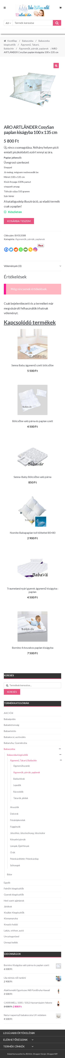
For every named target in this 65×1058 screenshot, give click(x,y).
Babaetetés (10, 731)
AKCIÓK (8, 713)
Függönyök (15, 827)
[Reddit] (16, 249)
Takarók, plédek (20, 798)
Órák (12, 852)
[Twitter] (11, 249)
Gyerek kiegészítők (14, 894)
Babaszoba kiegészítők (17, 755)
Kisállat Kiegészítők (14, 912)
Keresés (12, 691)
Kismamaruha (11, 918)
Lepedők (17, 785)
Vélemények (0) (13, 265)
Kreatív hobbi (11, 924)
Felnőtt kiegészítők (14, 888)
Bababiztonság (11, 724)
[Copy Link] (30, 249)
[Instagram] (35, 249)
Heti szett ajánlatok (14, 900)
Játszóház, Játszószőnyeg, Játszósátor (27, 833)
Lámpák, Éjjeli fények (19, 846)
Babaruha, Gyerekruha (15, 742)
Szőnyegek (15, 865)
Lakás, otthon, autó (14, 930)
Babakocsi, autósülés (15, 737)
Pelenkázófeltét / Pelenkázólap (24, 859)
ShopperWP (52, 1054)
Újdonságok (12, 953)
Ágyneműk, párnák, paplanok (33, 48)
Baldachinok (19, 779)
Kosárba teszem (19, 221)
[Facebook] (6, 249)
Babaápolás (10, 719)
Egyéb (7, 882)
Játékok (8, 906)
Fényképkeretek (17, 820)
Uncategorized (11, 936)
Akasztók (14, 807)
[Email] (26, 249)
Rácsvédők (18, 792)
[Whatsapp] (21, 249)
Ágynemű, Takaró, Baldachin (23, 760)
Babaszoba (27, 40)
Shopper (36, 1054)
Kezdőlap (12, 40)
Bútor (9, 874)
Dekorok (14, 814)
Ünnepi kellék (11, 942)
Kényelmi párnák (18, 839)
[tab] (32, 266)
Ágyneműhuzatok (21, 766)
